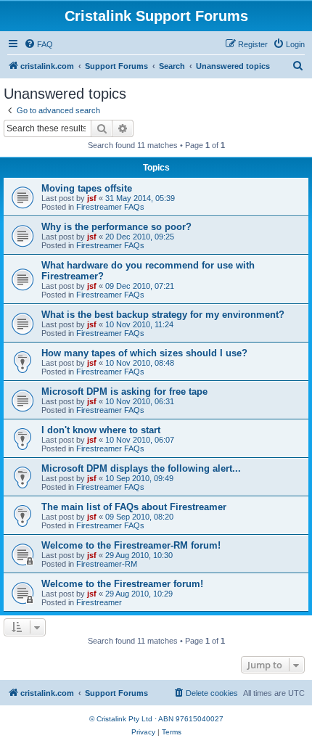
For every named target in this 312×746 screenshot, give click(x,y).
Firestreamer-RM (106, 564)
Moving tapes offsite (86, 188)
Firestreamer (99, 602)
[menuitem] (38, 44)
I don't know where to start (100, 430)
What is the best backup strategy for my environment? (162, 314)
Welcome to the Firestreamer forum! (122, 583)
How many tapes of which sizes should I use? (144, 353)
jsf (92, 198)
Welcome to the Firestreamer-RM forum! (131, 545)
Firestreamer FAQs (110, 206)
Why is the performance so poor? (116, 226)
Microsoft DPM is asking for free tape (124, 391)
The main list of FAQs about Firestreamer (133, 506)
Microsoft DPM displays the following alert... (141, 468)
